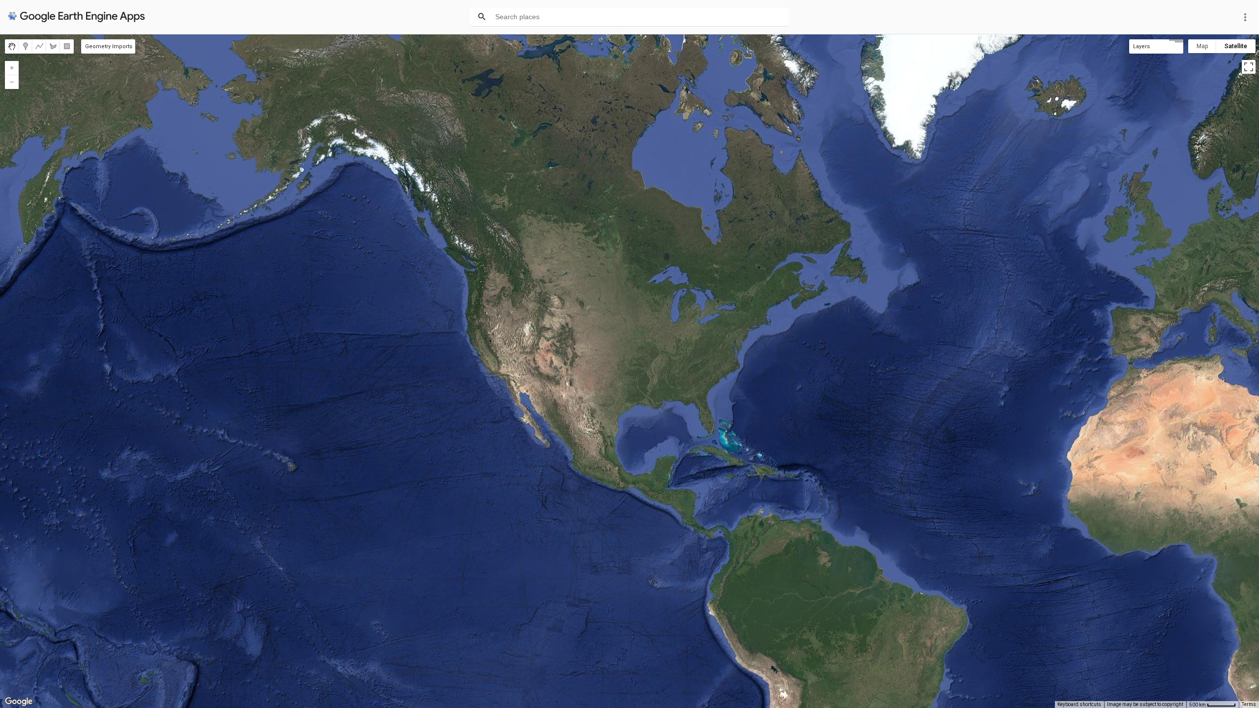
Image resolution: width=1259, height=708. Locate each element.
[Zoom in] (12, 68)
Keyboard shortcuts (1079, 704)
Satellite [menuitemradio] (1236, 46)
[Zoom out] (12, 82)
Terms (1249, 704)
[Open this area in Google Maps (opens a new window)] (18, 701)
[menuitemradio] (12, 46)
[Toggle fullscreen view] (1249, 67)
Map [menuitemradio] (1202, 46)
